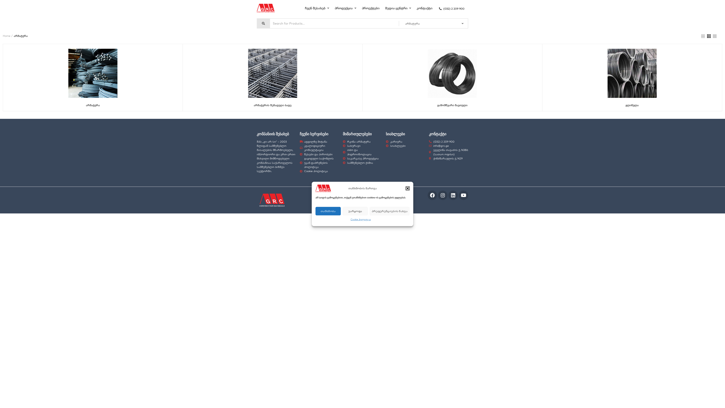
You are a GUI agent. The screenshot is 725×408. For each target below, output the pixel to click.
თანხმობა (328, 211)
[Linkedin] (453, 195)
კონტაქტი (424, 8)
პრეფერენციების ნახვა (389, 211)
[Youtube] (463, 195)
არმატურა (93, 105)
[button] (408, 188)
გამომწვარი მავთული (452, 105)
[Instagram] (442, 195)
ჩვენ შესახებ (315, 8)
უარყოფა (355, 211)
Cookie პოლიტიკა (361, 219)
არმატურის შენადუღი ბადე (273, 105)
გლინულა (632, 105)
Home (6, 36)
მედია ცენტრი (396, 8)
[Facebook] (432, 195)
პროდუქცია (344, 8)
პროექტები (370, 8)
